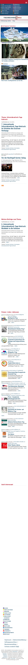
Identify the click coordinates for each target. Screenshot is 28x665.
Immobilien (6, 619)
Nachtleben (7, 626)
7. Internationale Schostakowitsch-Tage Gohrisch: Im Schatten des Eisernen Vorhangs (13, 127)
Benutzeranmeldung (10, 644)
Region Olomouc (5, 13)
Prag (3, 4)
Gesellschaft (10, 361)
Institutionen (19, 395)
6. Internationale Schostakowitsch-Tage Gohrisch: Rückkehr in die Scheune (13, 226)
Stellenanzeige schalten (6, 20)
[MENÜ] (26, 1)
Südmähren (16, 11)
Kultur (24, 384)
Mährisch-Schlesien (5, 8)
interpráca (5, 654)
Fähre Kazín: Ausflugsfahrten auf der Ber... (12, 80)
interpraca (5, 656)
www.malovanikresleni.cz (19, 406)
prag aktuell (10, 154)
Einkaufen (6, 611)
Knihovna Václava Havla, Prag (16, 422)
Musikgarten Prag (13, 318)
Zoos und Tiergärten (15, 431)
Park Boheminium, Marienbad (16, 386)
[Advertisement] (14, 100)
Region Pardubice (17, 7)
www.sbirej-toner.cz (16, 359)
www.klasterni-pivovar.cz (19, 325)
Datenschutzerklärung (19, 640)
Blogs (14, 20)
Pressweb (13, 658)
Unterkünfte (7, 631)
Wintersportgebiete (9, 632)
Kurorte (21, 384)
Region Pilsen (4, 10)
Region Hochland (5, 11)
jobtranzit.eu (4, 657)
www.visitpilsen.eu (15, 393)
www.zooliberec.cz (15, 429)
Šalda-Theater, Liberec (14, 445)
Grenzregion (17, 148)
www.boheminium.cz (17, 381)
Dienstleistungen (8, 609)
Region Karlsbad (17, 8)
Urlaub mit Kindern (15, 383)
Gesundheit (7, 618)
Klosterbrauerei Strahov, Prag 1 (16, 329)
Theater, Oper (11, 443)
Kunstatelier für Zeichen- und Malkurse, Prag (16, 410)
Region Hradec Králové (6, 7)
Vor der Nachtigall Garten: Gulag (13, 158)
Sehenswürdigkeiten (5, 383)
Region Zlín (16, 13)
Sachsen (12, 148)
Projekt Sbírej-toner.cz (14, 363)
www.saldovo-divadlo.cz (19, 441)
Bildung (14, 316)
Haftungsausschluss (11, 642)
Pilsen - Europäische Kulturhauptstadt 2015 (14, 397)
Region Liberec (17, 5)
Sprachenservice (16, 338)
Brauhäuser (10, 327)
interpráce (5, 653)
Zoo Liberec (11, 434)
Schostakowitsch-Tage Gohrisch (8, 149)
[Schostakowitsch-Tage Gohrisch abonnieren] (2, 185)
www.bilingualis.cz (15, 349)
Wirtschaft (7, 634)
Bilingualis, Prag (12, 352)
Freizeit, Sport (7, 613)
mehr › (7, 146)
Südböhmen (16, 10)
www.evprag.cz (13, 370)
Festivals (7, 148)
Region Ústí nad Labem (6, 5)
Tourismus (5, 64)
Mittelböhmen (17, 4)
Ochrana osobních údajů (12, 646)
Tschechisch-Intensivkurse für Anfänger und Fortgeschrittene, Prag (16, 341)
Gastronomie (16, 327)
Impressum (8, 640)
